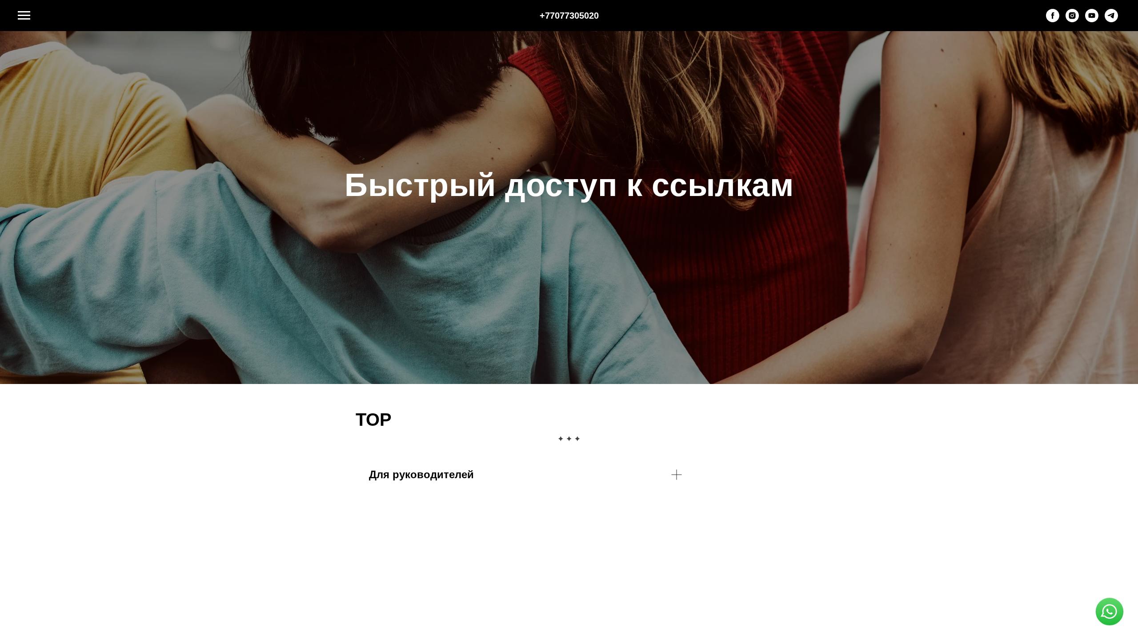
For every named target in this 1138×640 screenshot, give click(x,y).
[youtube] (1091, 20)
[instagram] (1072, 20)
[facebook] (1052, 20)
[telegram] (1111, 20)
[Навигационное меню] (24, 15)
